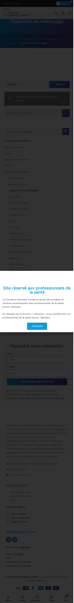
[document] (37, 301)
